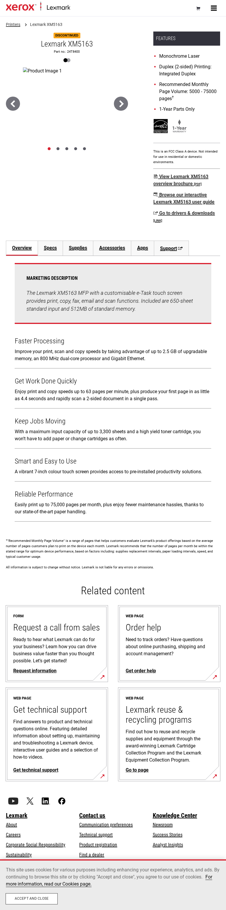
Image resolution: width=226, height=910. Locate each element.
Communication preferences (106, 825)
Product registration (98, 845)
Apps (142, 248)
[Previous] (13, 104)
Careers (13, 835)
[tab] (49, 148)
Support (168, 248)
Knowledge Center (175, 815)
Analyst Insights (168, 845)
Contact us (92, 815)
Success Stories (167, 835)
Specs (50, 248)
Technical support (96, 835)
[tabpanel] (113, 393)
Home (75, 7)
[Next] (121, 104)
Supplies (78, 248)
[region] (113, 884)
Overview (22, 248)
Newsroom (163, 825)
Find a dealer (91, 855)
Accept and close (32, 898)
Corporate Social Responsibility (35, 845)
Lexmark (16, 815)
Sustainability (19, 855)
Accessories (112, 248)
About (11, 825)
